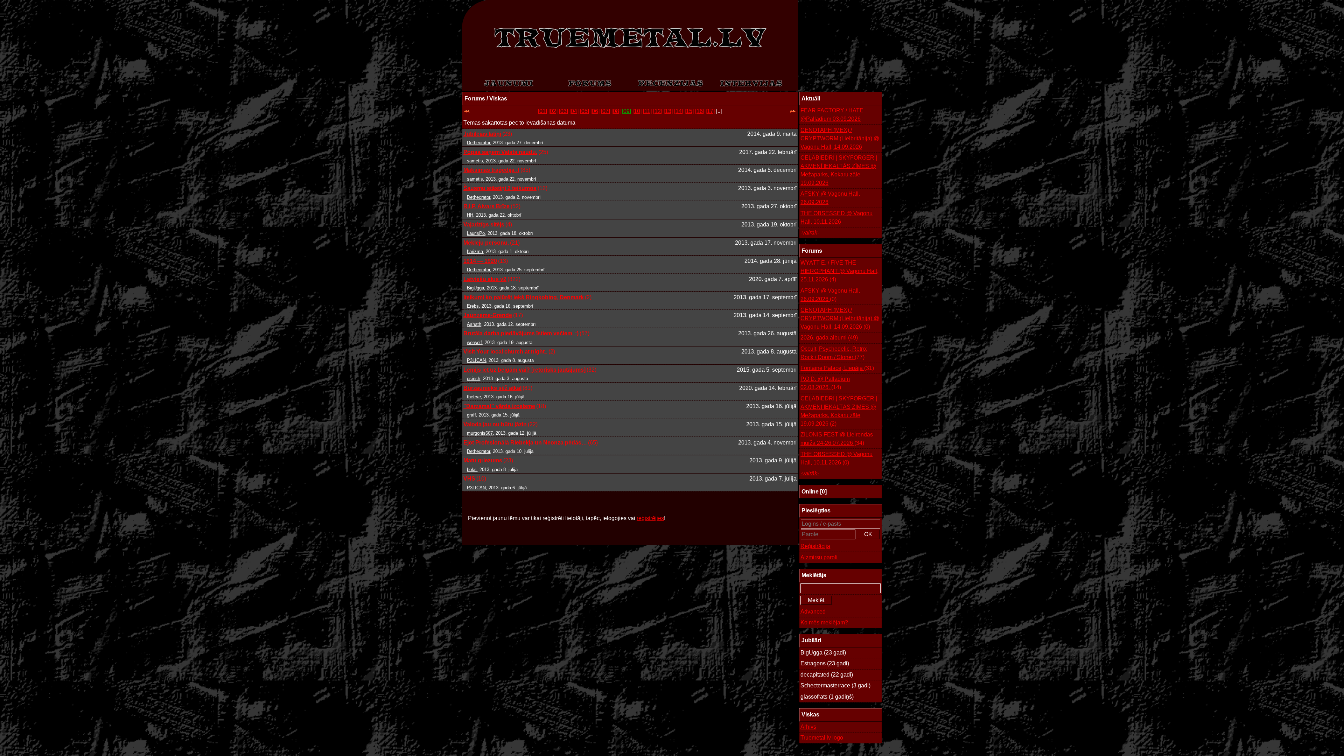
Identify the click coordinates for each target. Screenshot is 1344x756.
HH (470, 215)
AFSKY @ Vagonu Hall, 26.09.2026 (830, 198)
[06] (595, 111)
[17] (710, 111)
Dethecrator (478, 142)
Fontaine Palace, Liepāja (837, 368)
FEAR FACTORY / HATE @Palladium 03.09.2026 (831, 114)
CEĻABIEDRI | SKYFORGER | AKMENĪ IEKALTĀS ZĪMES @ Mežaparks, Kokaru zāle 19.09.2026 (838, 170)
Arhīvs (808, 727)
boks (472, 469)
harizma (475, 251)
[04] (574, 111)
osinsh (473, 378)
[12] (657, 111)
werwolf (474, 342)
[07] (605, 111)
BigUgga (475, 287)
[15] (689, 111)
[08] (616, 111)
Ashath (474, 324)
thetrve (474, 396)
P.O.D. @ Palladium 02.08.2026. (825, 383)
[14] (678, 111)
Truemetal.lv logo (821, 738)
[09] (626, 111)
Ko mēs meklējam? (824, 622)
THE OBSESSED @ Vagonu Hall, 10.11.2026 (836, 217)
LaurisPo (476, 233)
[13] (668, 111)
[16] (699, 111)
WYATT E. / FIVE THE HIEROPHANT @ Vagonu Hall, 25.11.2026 (839, 271)
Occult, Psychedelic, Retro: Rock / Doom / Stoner (833, 353)
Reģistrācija (815, 546)
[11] (647, 111)
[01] (542, 111)
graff (471, 415)
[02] (553, 111)
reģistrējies (650, 518)
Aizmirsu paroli (819, 557)
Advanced (813, 612)
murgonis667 (480, 433)
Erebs (473, 306)
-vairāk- (809, 233)
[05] (584, 111)
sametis (475, 160)
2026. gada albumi (829, 338)
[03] (563, 111)
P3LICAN (476, 360)
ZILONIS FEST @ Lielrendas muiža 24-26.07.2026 (836, 439)
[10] (637, 111)
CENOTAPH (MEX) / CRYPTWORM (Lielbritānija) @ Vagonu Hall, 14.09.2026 (839, 138)
